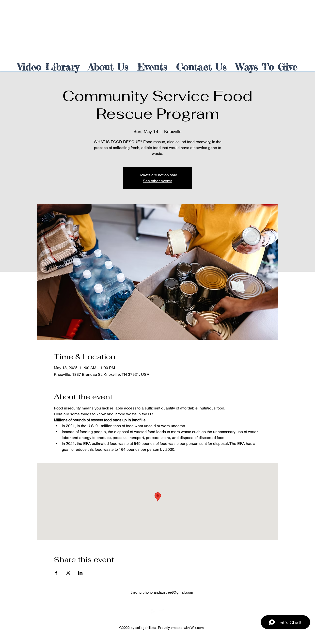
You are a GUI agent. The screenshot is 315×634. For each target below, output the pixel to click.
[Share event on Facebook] (56, 573)
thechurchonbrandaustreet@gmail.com (162, 592)
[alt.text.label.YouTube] (161, 611)
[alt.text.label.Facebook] (153, 611)
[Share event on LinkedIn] (80, 573)
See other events (157, 181)
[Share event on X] (68, 573)
